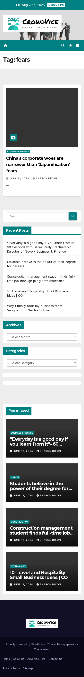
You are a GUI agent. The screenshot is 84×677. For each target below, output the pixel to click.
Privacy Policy (11, 668)
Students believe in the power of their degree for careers (39, 488)
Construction (19, 522)
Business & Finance (18, 151)
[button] (62, 45)
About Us (18, 658)
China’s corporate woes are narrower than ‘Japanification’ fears (38, 164)
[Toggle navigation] (77, 46)
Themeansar (41, 649)
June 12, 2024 (23, 451)
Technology (18, 566)
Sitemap (28, 668)
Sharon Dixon (46, 178)
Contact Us (55, 658)
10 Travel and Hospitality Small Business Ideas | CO (39, 575)
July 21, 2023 (20, 178)
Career (15, 477)
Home (6, 658)
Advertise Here (36, 658)
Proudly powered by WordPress (26, 644)
